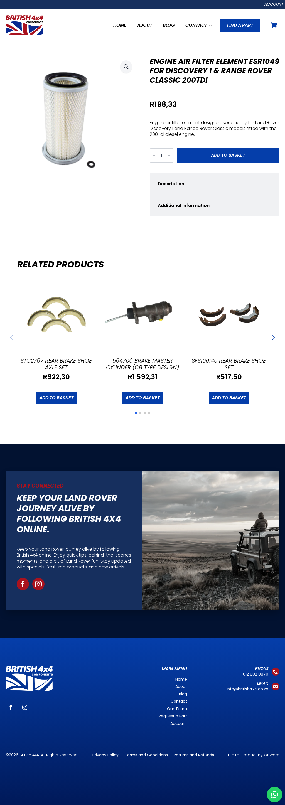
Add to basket (228, 155)
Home (119, 25)
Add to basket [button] (56, 398)
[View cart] (273, 25)
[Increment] (169, 155)
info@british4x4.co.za (247, 689)
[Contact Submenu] (209, 25)
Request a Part (173, 716)
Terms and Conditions (146, 755)
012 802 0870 (255, 674)
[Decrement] (154, 155)
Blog (169, 25)
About (144, 25)
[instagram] (38, 584)
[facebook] (23, 584)
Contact (196, 25)
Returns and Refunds (194, 755)
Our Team (177, 709)
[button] (126, 66)
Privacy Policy (105, 755)
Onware (271, 755)
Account (274, 4)
